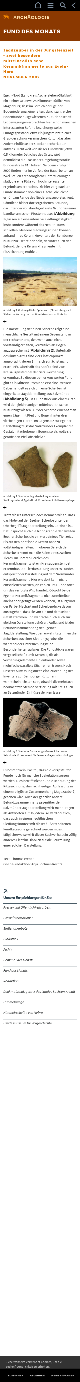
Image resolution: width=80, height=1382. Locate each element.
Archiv (7, 949)
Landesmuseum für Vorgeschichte (27, 1023)
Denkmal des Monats (18, 960)
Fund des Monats (15, 970)
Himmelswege (13, 1002)
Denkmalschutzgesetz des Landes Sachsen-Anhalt (39, 991)
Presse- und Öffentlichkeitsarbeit (26, 907)
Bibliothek (10, 939)
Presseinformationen (18, 918)
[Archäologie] (40, 17)
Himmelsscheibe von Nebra (23, 1012)
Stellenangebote (15, 928)
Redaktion (10, 981)
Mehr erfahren (62, 1375)
